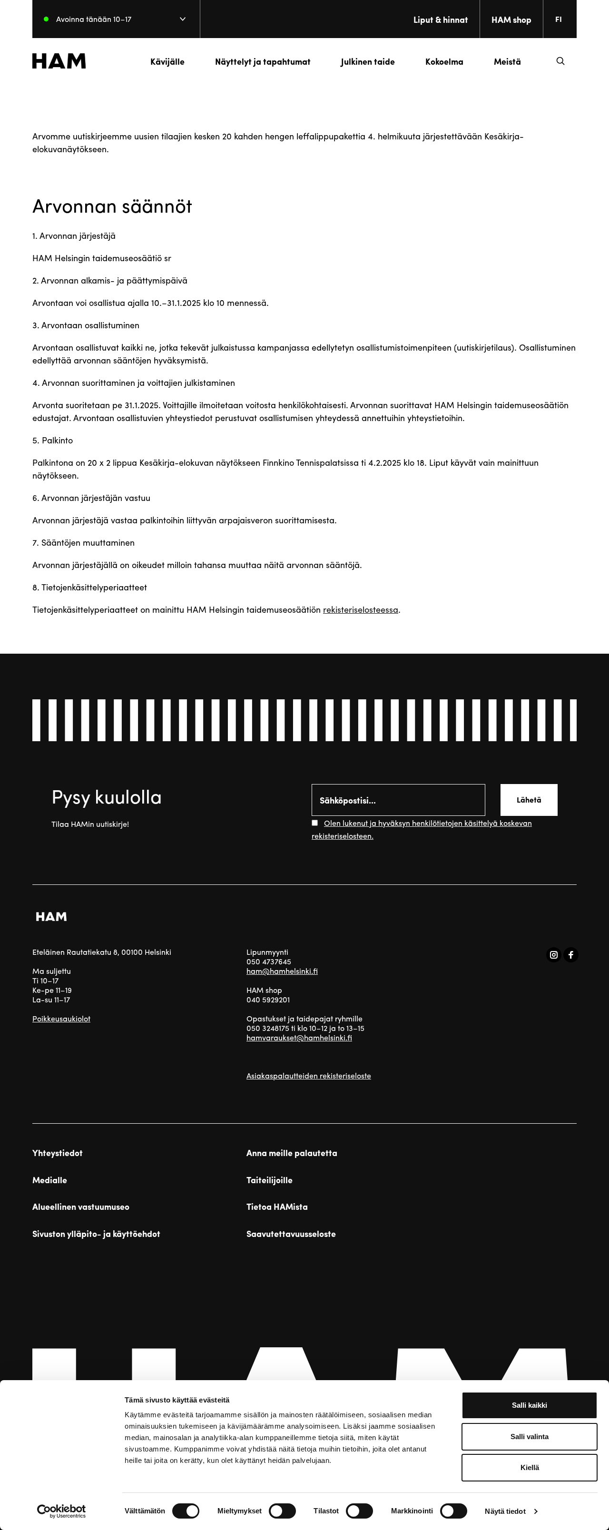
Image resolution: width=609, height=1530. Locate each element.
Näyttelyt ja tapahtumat (263, 61)
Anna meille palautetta (291, 1153)
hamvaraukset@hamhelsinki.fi (299, 1037)
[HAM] (59, 61)
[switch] (282, 1511)
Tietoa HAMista (277, 1206)
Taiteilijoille (269, 1180)
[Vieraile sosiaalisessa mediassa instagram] (553, 954)
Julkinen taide (368, 61)
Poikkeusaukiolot (61, 1018)
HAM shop (511, 19)
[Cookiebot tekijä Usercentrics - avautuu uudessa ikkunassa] (61, 1511)
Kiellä (530, 1467)
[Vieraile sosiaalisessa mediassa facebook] (571, 954)
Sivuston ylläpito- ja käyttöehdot (96, 1233)
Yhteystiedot (57, 1153)
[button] (560, 61)
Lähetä (529, 799)
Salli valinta (530, 1436)
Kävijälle (167, 61)
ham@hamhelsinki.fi (282, 970)
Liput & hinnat (440, 19)
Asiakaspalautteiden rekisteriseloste (308, 1075)
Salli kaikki (529, 1405)
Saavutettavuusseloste (291, 1233)
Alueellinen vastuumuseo (80, 1206)
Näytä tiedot (505, 1511)
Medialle (49, 1180)
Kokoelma (444, 61)
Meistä (507, 61)
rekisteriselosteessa (360, 609)
